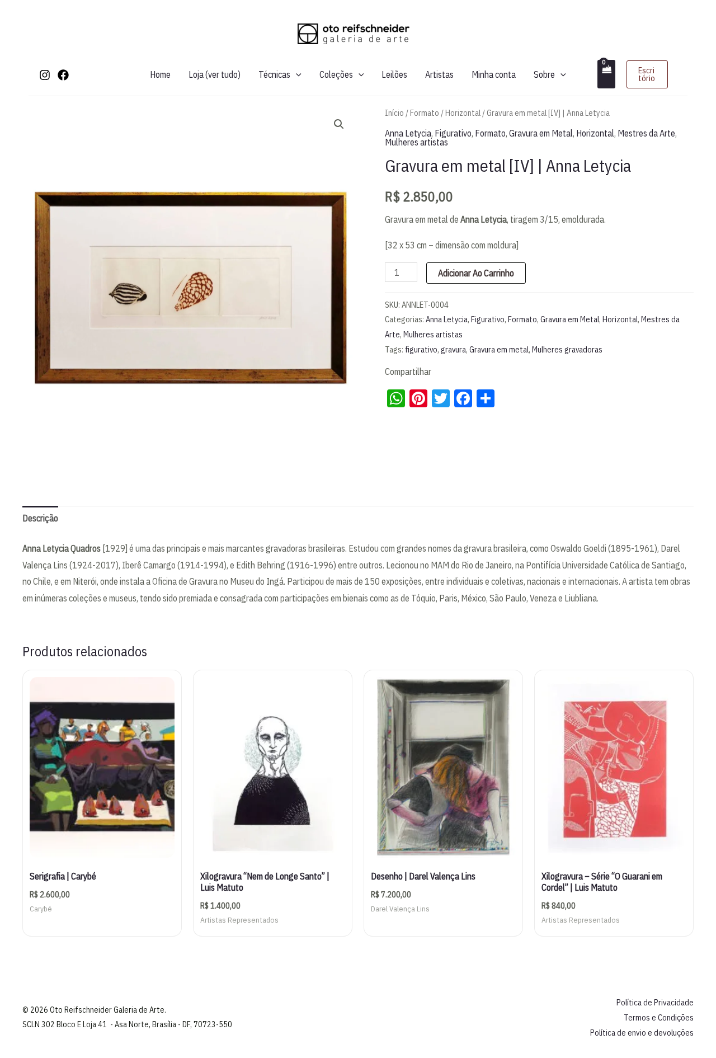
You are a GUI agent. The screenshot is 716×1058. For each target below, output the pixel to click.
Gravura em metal (499, 349)
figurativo (421, 349)
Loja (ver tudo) (215, 74)
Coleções (336, 74)
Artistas (439, 74)
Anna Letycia (408, 133)
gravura (453, 349)
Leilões (394, 74)
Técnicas (274, 74)
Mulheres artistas (416, 142)
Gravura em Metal (541, 133)
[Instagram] (44, 75)
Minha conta (494, 74)
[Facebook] (63, 75)
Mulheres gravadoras (567, 349)
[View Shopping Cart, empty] (606, 74)
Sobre (544, 74)
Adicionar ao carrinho (476, 273)
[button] (296, 74)
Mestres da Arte (646, 133)
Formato (424, 112)
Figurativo (453, 133)
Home (160, 74)
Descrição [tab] (40, 518)
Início (394, 112)
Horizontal (463, 112)
